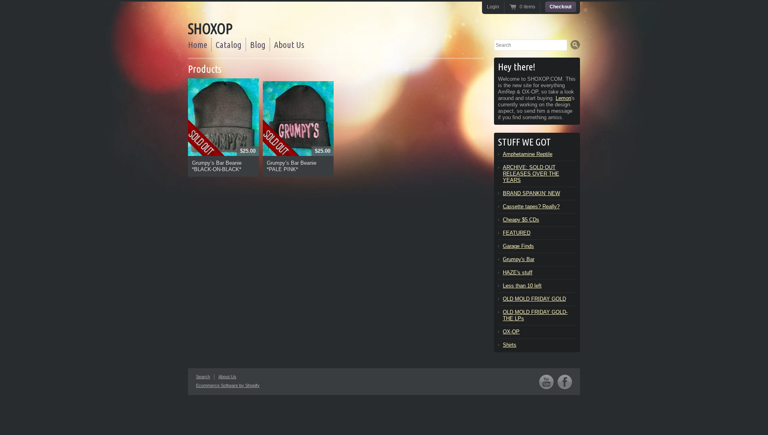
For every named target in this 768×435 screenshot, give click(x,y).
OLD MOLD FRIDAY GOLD (534, 299)
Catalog (229, 45)
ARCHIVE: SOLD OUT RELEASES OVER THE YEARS (531, 173)
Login (493, 7)
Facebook (565, 381)
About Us (289, 45)
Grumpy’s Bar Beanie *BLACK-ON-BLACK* (217, 166)
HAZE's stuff (517, 272)
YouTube (546, 381)
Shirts (509, 345)
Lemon (563, 98)
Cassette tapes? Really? (531, 207)
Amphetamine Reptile (527, 154)
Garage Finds (518, 246)
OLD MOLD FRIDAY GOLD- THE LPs (535, 315)
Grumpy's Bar (518, 259)
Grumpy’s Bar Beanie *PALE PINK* (291, 166)
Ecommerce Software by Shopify (228, 385)
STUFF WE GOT (524, 142)
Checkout (561, 7)
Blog (258, 45)
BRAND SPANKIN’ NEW (531, 193)
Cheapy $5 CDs (521, 220)
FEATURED (516, 233)
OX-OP (511, 332)
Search (203, 376)
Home (197, 45)
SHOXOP (210, 28)
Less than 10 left (522, 286)
